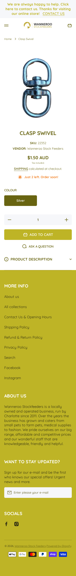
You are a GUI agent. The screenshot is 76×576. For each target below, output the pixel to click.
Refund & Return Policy (23, 337)
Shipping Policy (16, 327)
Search (9, 357)
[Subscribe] (66, 492)
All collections (15, 306)
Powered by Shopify (58, 546)
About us (11, 296)
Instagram (12, 378)
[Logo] (38, 25)
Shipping (21, 169)
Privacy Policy (15, 347)
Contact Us (54, 13)
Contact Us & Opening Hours (28, 317)
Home (8, 39)
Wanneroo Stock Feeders (30, 546)
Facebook (12, 367)
